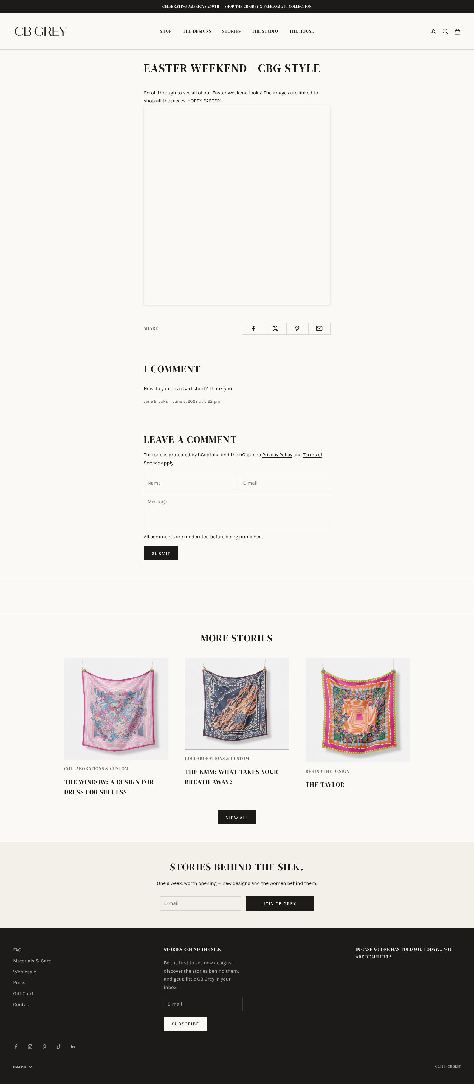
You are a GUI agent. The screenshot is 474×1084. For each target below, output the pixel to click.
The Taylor (325, 784)
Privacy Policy (277, 455)
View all (237, 817)
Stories (231, 31)
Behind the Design (327, 771)
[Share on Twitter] (275, 328)
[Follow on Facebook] (16, 1046)
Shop (166, 31)
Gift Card (23, 993)
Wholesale (24, 972)
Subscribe (185, 1023)
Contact (22, 1004)
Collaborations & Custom (96, 769)
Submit (161, 553)
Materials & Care (32, 961)
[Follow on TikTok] (58, 1046)
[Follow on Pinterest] (44, 1046)
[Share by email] (319, 328)
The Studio (265, 31)
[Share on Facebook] (253, 328)
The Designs (197, 31)
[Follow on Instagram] (30, 1046)
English (19, 1067)
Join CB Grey (279, 903)
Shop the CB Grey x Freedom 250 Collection (268, 6)
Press (19, 982)
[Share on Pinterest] (297, 328)
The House (301, 31)
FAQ (17, 950)
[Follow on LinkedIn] (73, 1046)
